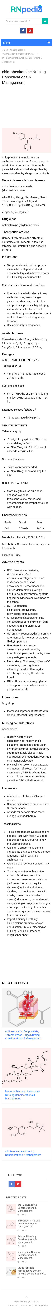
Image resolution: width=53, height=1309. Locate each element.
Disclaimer (26, 1305)
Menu (6, 42)
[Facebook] (12, 1184)
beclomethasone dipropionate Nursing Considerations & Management (22, 1095)
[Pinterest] (18, 1184)
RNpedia (18, 1301)
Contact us (12, 1305)
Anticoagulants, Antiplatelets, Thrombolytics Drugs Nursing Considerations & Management (23, 1035)
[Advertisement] (26, 107)
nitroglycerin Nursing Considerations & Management (29, 1223)
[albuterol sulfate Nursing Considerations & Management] (26, 1127)
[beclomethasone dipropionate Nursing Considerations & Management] (26, 1067)
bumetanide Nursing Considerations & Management (29, 1255)
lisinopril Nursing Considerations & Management (27, 1239)
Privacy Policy (41, 1305)
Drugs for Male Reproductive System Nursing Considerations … (32, 1270)
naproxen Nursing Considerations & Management (27, 1207)
